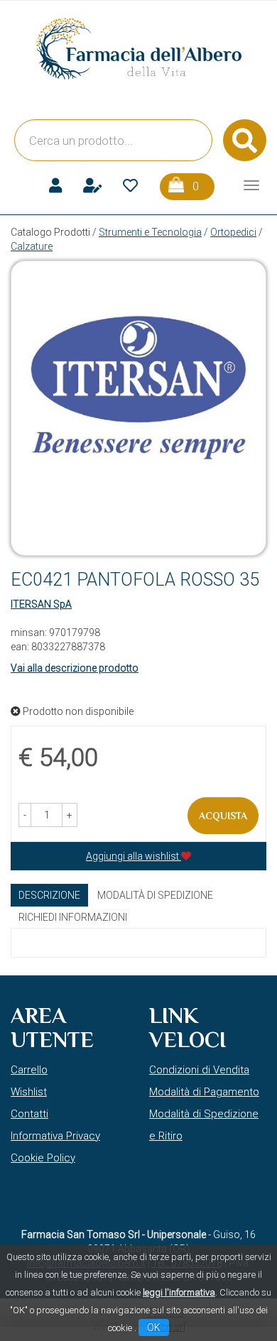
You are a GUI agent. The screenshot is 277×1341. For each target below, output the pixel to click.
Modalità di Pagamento (204, 1091)
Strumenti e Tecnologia (150, 232)
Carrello (29, 1069)
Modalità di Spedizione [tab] (155, 895)
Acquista (223, 815)
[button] (24, 815)
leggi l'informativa (179, 1292)
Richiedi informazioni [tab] (72, 917)
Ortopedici (233, 232)
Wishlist (29, 1091)
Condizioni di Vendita (199, 1069)
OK (154, 1327)
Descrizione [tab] (49, 895)
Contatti (29, 1113)
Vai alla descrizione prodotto (74, 668)
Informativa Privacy (55, 1135)
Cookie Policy (43, 1157)
